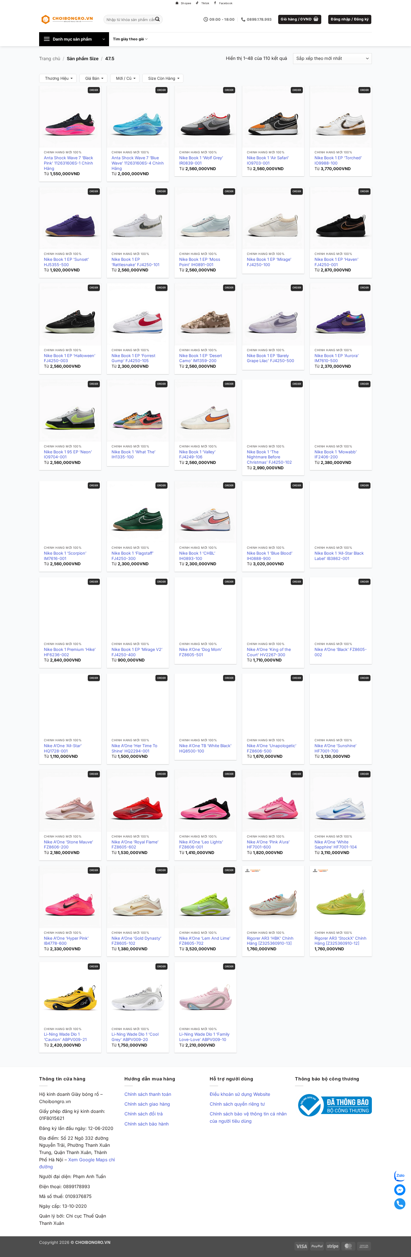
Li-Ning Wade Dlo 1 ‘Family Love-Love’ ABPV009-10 (204, 1037)
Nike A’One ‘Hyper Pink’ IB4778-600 (66, 941)
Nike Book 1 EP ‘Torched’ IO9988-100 (338, 160)
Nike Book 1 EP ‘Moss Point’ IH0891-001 (199, 262)
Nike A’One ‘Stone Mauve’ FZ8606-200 (68, 844)
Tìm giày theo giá (128, 39)
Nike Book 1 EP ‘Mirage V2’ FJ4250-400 (137, 652)
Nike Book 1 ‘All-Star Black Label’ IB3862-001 (339, 556)
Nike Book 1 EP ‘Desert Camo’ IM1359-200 (200, 358)
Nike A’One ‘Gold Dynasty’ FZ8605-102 (136, 941)
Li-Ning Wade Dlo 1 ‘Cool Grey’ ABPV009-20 (135, 1037)
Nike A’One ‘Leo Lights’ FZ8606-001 (201, 844)
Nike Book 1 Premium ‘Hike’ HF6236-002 (70, 652)
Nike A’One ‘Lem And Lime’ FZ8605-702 (204, 941)
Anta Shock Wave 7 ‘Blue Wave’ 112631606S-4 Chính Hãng (138, 162)
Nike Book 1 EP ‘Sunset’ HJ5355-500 (66, 262)
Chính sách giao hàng (147, 1104)
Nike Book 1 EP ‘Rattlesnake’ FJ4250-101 (135, 262)
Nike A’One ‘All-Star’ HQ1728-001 (63, 748)
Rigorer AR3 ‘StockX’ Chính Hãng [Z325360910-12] (341, 941)
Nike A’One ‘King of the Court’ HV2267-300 (269, 652)
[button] (299, 19)
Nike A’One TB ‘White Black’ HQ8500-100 (205, 748)
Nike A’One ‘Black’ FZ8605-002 (341, 652)
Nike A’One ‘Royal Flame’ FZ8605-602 (135, 844)
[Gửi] (157, 19)
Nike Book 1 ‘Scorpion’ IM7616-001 (65, 556)
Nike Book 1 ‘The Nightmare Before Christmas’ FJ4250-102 (269, 457)
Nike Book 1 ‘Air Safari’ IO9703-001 (268, 160)
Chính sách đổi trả (143, 1114)
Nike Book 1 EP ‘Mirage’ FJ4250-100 (269, 262)
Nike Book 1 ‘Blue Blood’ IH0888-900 (269, 556)
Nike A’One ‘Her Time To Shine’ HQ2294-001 (134, 748)
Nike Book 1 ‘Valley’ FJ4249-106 (197, 454)
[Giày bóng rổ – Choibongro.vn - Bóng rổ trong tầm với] (67, 19)
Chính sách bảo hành (146, 1124)
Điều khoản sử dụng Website (240, 1094)
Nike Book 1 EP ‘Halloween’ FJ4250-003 (69, 358)
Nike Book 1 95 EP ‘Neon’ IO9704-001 (68, 454)
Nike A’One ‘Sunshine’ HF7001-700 (335, 748)
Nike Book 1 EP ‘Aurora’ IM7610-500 (337, 358)
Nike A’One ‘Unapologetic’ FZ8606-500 (271, 748)
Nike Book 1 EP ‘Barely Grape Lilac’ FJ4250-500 (270, 358)
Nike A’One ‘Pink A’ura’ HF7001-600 (268, 844)
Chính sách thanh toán (147, 1094)
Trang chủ (49, 58)
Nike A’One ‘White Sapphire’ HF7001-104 (336, 844)
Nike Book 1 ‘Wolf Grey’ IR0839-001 (201, 160)
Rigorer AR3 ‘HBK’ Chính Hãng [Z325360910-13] (270, 941)
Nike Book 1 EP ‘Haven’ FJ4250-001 (336, 262)
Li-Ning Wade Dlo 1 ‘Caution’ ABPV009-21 (65, 1037)
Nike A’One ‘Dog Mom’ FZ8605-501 (200, 652)
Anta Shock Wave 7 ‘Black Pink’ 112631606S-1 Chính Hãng (68, 162)
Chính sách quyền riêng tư (237, 1104)
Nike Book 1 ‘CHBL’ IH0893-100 (197, 556)
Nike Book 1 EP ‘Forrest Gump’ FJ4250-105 (133, 358)
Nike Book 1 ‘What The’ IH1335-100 (133, 454)
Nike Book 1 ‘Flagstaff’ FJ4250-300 (132, 556)
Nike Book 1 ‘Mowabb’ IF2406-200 (336, 454)
